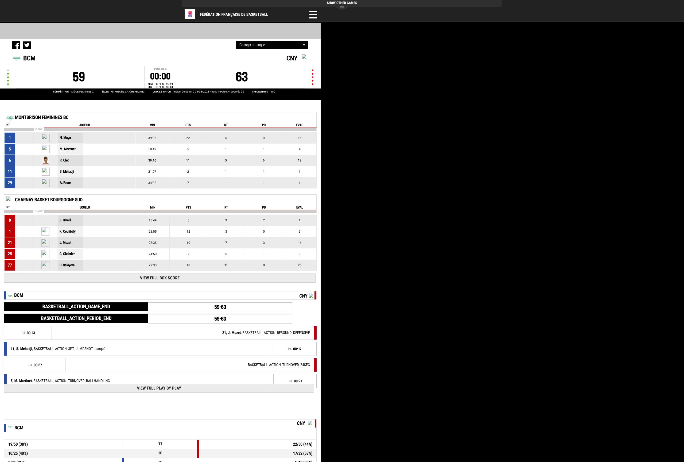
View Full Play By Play (159, 388)
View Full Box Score (160, 277)
